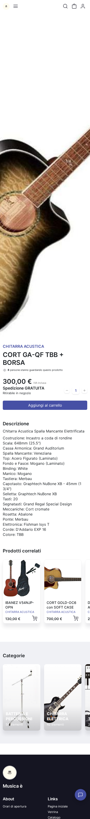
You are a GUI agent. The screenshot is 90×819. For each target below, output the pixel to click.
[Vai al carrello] (74, 6)
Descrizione (16, 423)
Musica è (13, 786)
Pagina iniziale (58, 806)
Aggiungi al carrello (45, 405)
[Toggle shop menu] (15, 6)
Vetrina (53, 812)
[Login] (82, 6)
